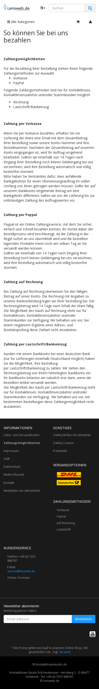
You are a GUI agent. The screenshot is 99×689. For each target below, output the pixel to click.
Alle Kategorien (22, 21)
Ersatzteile (60, 451)
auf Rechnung (66, 523)
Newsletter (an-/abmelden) (22, 491)
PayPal (61, 516)
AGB (7, 459)
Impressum (11, 451)
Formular (24, 578)
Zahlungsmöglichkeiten (22, 443)
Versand (64, 652)
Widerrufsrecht (14, 475)
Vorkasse (63, 510)
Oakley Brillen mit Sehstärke (72, 435)
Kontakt (9, 483)
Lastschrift (64, 529)
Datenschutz (12, 467)
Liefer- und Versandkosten (21, 435)
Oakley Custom (63, 443)
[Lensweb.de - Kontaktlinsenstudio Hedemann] (16, 7)
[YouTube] (92, 634)
